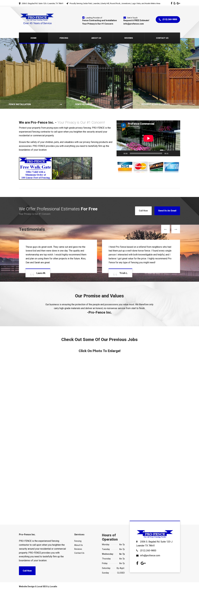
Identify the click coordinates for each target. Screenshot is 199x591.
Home (33, 38)
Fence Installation (20, 104)
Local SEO (42, 578)
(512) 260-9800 (169, 19)
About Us (96, 38)
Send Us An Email (167, 210)
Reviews (128, 38)
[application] (148, 138)
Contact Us (162, 38)
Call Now (143, 210)
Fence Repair (82, 104)
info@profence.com (150, 547)
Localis (53, 578)
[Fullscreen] (176, 153)
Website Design (27, 578)
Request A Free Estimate (155, 104)
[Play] (120, 153)
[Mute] (171, 153)
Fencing (64, 38)
